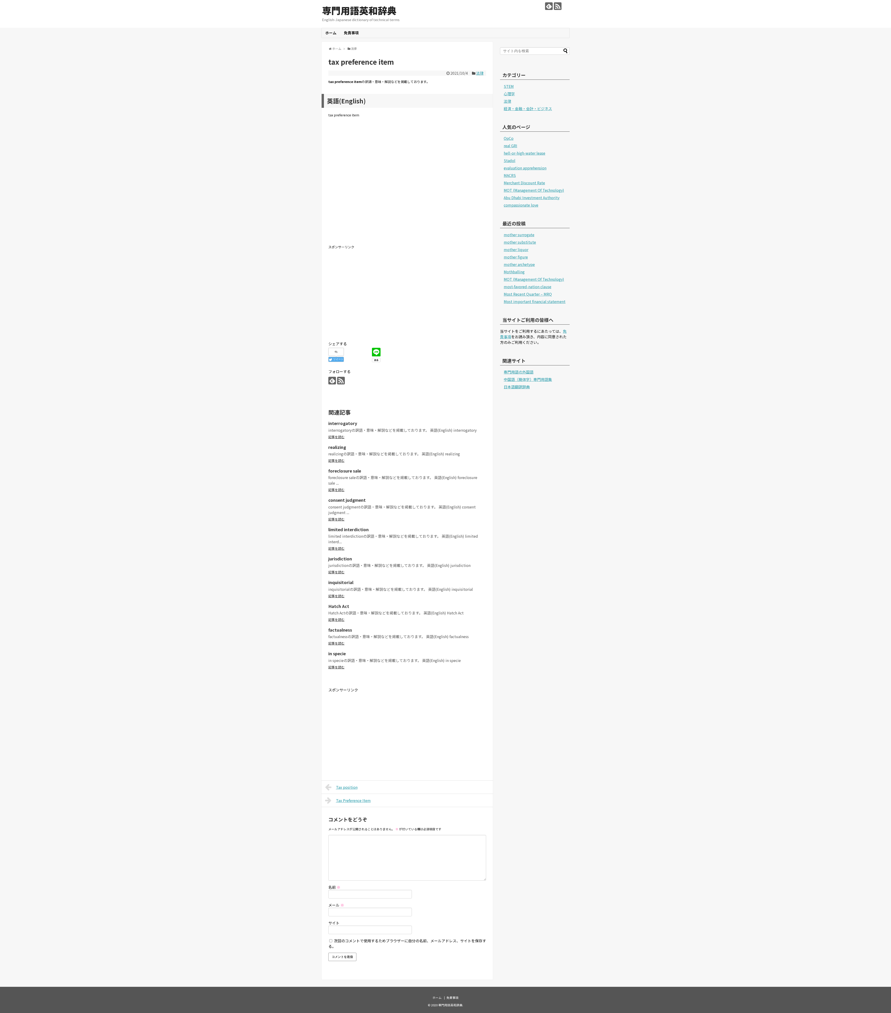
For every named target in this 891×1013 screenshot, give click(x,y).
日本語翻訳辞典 (517, 387)
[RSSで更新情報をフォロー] (558, 6)
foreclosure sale (344, 471)
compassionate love (521, 205)
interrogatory (342, 423)
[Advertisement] (407, 184)
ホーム (330, 32)
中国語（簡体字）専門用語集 (528, 379)
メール (336, 905)
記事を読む (336, 437)
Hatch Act (338, 606)
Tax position (347, 787)
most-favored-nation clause (527, 286)
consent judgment (347, 500)
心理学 (509, 93)
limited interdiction (348, 529)
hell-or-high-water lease (524, 153)
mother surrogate (519, 234)
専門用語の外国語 (518, 372)
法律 (480, 73)
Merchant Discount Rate (524, 182)
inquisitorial (340, 582)
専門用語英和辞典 (359, 10)
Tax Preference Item (353, 800)
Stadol (509, 160)
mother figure (516, 257)
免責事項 (351, 32)
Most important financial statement (534, 301)
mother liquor (516, 249)
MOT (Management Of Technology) (534, 190)
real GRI (510, 145)
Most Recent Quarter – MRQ (528, 294)
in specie (337, 653)
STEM (509, 86)
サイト (333, 923)
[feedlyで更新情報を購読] (549, 6)
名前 (334, 887)
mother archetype (519, 264)
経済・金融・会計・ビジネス (528, 108)
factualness (340, 630)
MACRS (510, 175)
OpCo (508, 138)
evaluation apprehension (525, 168)
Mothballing (514, 272)
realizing (337, 447)
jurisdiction (340, 559)
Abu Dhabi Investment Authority (531, 197)
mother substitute (520, 242)
